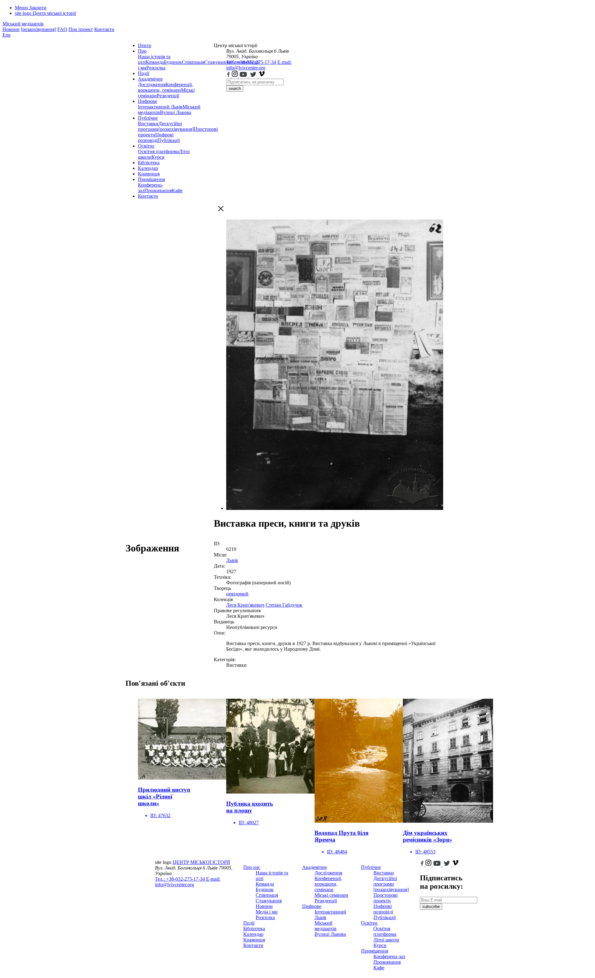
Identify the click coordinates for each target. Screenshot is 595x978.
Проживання (158, 190)
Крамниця (149, 173)
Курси (158, 157)
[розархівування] (38, 29)
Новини (11, 29)
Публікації (168, 140)
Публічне (148, 118)
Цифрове (147, 101)
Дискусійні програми (385, 881)
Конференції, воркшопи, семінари (165, 87)
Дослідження (151, 84)
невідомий (237, 593)
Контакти (104, 29)
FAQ (62, 29)
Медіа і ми (267, 911)
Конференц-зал (389, 956)
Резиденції (168, 95)
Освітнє (146, 145)
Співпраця (193, 62)
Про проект (80, 29)
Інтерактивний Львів (160, 106)
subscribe (431, 906)
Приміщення (151, 179)
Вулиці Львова (175, 112)
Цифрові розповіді (156, 137)
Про (142, 51)
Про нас (251, 867)
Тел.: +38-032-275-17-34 (251, 62)
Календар (148, 168)
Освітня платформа (158, 151)
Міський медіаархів (23, 23)
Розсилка (155, 67)
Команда (155, 62)
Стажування (269, 900)
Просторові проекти (385, 897)
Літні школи (386, 939)
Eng (6, 35)
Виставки (148, 123)
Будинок (173, 62)
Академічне (150, 79)
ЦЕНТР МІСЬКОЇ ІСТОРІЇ (201, 862)
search (235, 88)
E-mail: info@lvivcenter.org (259, 65)
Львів (232, 560)
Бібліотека (149, 162)
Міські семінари (331, 895)
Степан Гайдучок (284, 605)
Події (143, 73)
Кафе (177, 190)
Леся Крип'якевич (245, 605)
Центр (144, 45)
